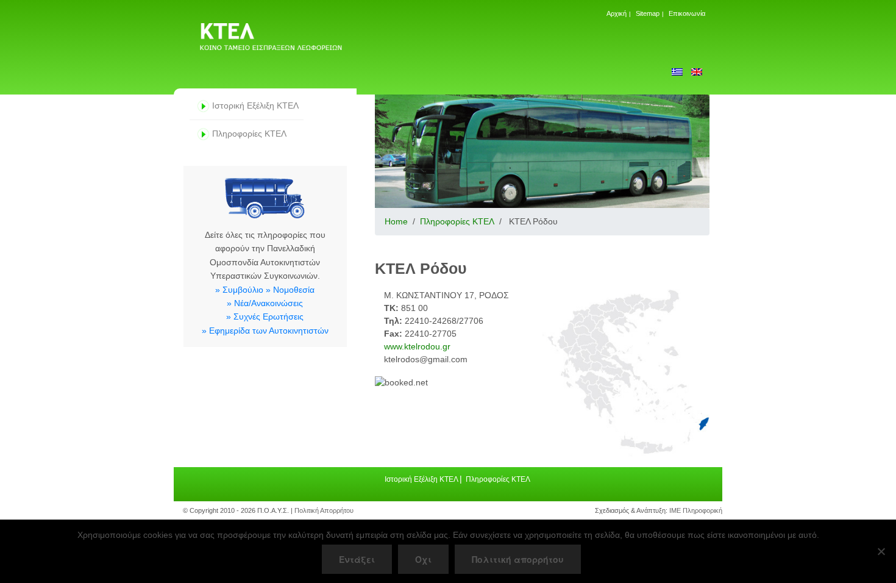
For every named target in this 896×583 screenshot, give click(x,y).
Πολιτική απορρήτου (518, 559)
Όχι (423, 559)
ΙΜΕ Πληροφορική (695, 510)
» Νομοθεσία (290, 290)
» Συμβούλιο (239, 290)
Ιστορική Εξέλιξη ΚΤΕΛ (255, 105)
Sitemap (648, 13)
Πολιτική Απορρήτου (324, 510)
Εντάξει (357, 559)
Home (396, 221)
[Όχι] (881, 551)
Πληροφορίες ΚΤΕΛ (249, 133)
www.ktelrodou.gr (417, 346)
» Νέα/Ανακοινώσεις (265, 303)
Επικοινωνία (687, 13)
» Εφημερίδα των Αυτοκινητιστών (265, 330)
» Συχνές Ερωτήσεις (265, 316)
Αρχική (616, 13)
